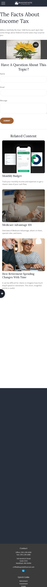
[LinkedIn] (23, 570)
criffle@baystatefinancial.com (23, 567)
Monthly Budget (12, 176)
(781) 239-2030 (26, 552)
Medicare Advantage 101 (17, 225)
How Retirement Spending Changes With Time (18, 275)
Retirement (23, 581)
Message (3, 100)
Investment (23, 584)
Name (2, 74)
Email (2, 87)
